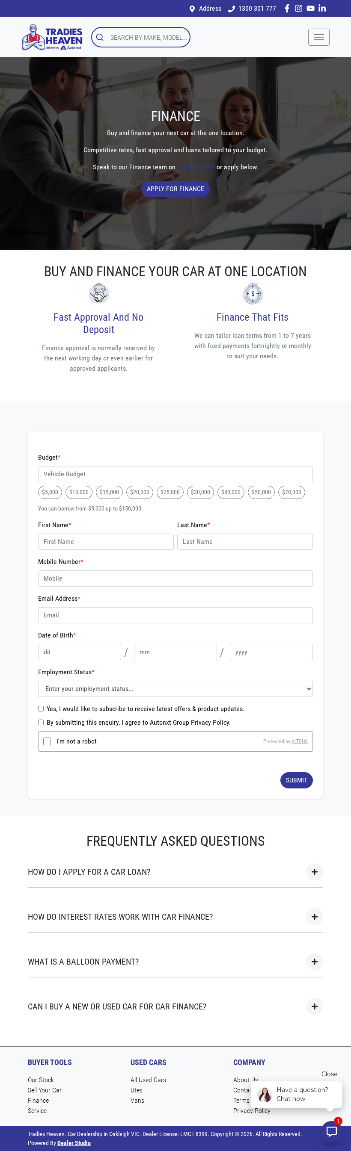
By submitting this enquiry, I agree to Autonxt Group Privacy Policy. (139, 722)
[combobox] (140, 37)
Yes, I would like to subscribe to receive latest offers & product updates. (145, 709)
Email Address (59, 598)
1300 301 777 (257, 8)
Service (37, 1111)
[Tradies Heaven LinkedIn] (324, 8)
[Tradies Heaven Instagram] (300, 8)
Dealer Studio (74, 1142)
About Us (245, 1080)
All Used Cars (148, 1080)
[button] (319, 37)
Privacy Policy (252, 1111)
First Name (54, 525)
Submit (296, 780)
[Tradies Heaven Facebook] (288, 8)
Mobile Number (60, 562)
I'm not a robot (77, 741)
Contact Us (248, 1090)
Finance (38, 1100)
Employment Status (66, 672)
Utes (137, 1090)
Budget (49, 457)
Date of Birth (57, 635)
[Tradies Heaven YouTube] (312, 8)
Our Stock (41, 1080)
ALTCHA (300, 741)
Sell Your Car (45, 1090)
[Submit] (101, 37)
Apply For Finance (175, 189)
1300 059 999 (196, 167)
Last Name (193, 525)
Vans (137, 1100)
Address (210, 8)
